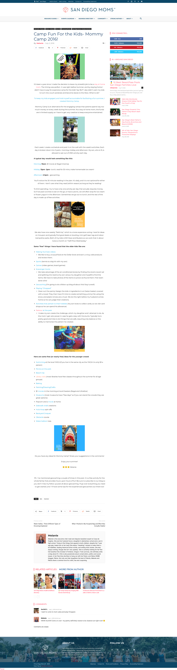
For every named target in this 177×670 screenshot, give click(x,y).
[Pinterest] (134, 1)
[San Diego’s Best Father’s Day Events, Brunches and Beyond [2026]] (115, 122)
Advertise (70, 1)
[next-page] (38, 596)
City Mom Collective (47, 666)
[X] (138, 1)
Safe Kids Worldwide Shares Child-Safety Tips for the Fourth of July (132, 101)
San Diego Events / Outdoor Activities (82, 29)
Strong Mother (116, 18)
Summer (46, 499)
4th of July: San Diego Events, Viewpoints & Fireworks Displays (130, 132)
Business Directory (86, 18)
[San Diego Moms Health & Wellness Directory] (45, 581)
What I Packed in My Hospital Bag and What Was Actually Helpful (88, 525)
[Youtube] (141, 1)
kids (41, 499)
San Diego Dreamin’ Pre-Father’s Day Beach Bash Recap (131, 112)
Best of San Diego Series (118, 78)
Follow (139, 43)
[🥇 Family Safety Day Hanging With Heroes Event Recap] (69, 581)
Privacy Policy (124, 664)
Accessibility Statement (89, 1)
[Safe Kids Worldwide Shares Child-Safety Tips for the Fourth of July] (115, 101)
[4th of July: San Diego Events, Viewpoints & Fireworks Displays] (115, 132)
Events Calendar (67, 18)
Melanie (40, 43)
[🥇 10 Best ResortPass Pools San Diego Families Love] (126, 71)
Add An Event (53, 1)
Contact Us (78, 1)
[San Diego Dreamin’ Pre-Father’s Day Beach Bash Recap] (115, 112)
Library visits (41, 377)
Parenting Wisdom (66, 29)
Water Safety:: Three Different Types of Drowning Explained (47, 525)
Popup (2, 669)
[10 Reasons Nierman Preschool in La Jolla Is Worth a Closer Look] (94, 581)
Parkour (39, 310)
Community (102, 18)
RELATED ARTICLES (46, 569)
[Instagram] (131, 1)
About (128, 18)
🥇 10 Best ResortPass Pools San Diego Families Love (125, 83)
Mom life (58, 29)
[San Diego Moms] (88, 9)
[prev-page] (35, 596)
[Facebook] (128, 1)
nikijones (113, 88)
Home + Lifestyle (50, 29)
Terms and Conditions (112, 664)
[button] (140, 19)
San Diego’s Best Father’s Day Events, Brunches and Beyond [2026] (131, 122)
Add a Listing (62, 1)
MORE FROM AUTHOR (71, 569)
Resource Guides (50, 18)
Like (140, 39)
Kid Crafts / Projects (39, 29)
